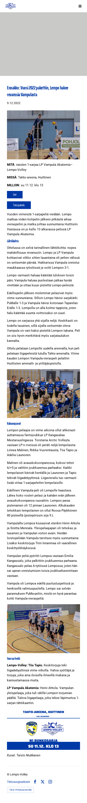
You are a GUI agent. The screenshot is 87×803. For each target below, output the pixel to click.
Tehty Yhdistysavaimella (20, 790)
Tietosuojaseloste (18, 781)
